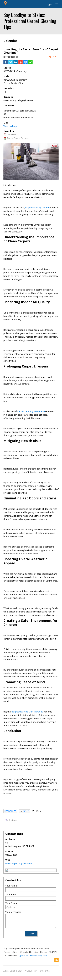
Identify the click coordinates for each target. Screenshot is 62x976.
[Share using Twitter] (10, 63)
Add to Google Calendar (18, 138)
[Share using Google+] (20, 63)
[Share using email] (25, 63)
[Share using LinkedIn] (15, 63)
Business (13, 820)
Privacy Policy (31, 971)
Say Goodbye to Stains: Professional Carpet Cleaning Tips (29, 20)
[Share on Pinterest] (54, 147)
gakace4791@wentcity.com (33, 955)
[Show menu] (55, 4)
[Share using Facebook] (5, 63)
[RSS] (56, 960)
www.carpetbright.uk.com (18, 863)
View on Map (10, 126)
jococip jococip (10, 56)
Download (11, 134)
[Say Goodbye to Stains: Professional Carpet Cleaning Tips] (7, 870)
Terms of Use (44, 971)
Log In (49, 4)
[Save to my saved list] (30, 63)
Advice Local (9, 971)
